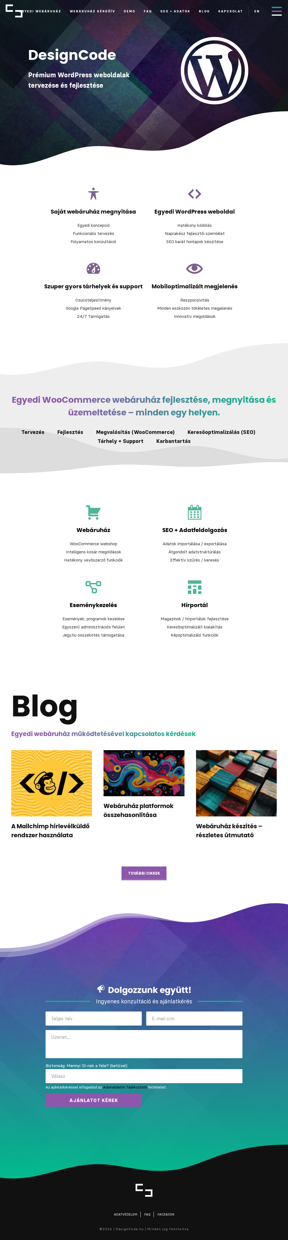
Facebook (166, 1214)
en (257, 11)
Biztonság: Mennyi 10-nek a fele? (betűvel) (86, 1065)
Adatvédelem (125, 1214)
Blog (204, 11)
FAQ (148, 11)
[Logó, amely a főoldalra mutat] (144, 1190)
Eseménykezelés (93, 605)
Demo (129, 11)
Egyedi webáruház (40, 11)
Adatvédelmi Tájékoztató (125, 1087)
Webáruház (93, 530)
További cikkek (144, 873)
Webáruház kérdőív (92, 11)
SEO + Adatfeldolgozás (194, 530)
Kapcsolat (230, 11)
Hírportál (194, 605)
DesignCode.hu (14, 10)
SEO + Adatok (175, 11)
